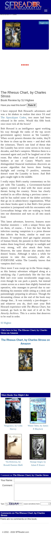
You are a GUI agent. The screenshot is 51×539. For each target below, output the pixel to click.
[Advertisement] (29, 72)
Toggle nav (44, 23)
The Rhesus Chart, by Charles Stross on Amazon (25, 341)
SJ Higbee (6, 322)
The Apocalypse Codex (13, 117)
